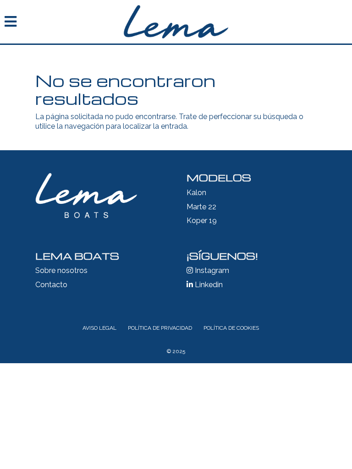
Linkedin (208, 284)
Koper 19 (202, 220)
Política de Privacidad (160, 328)
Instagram (211, 270)
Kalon (196, 192)
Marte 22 (201, 206)
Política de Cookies (231, 328)
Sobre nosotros (61, 270)
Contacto (51, 284)
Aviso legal (99, 328)
